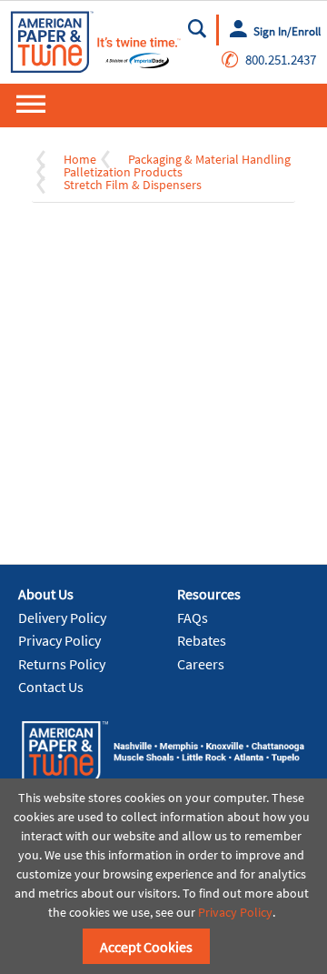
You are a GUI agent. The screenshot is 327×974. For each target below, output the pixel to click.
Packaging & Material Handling (209, 159)
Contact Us (51, 687)
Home (80, 159)
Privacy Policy (59, 640)
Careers (200, 664)
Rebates (201, 640)
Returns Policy (61, 664)
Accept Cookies (146, 947)
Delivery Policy (62, 617)
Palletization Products (123, 172)
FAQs (192, 617)
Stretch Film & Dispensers (133, 184)
